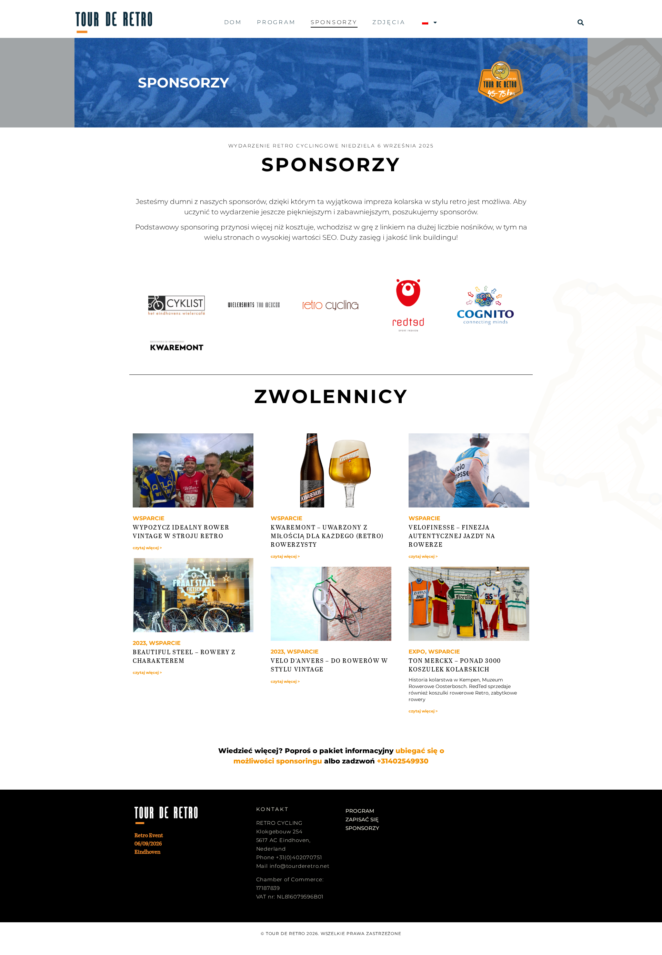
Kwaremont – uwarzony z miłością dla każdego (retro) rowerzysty (327, 535)
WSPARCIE (148, 518)
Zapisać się (362, 819)
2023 (139, 643)
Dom (233, 22)
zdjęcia (388, 22)
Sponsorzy (334, 22)
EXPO (417, 651)
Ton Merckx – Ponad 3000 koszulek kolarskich (455, 664)
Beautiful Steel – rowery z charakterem (184, 656)
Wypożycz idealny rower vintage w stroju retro (181, 531)
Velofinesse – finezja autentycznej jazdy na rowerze (452, 535)
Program (276, 22)
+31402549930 (403, 761)
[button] (580, 22)
